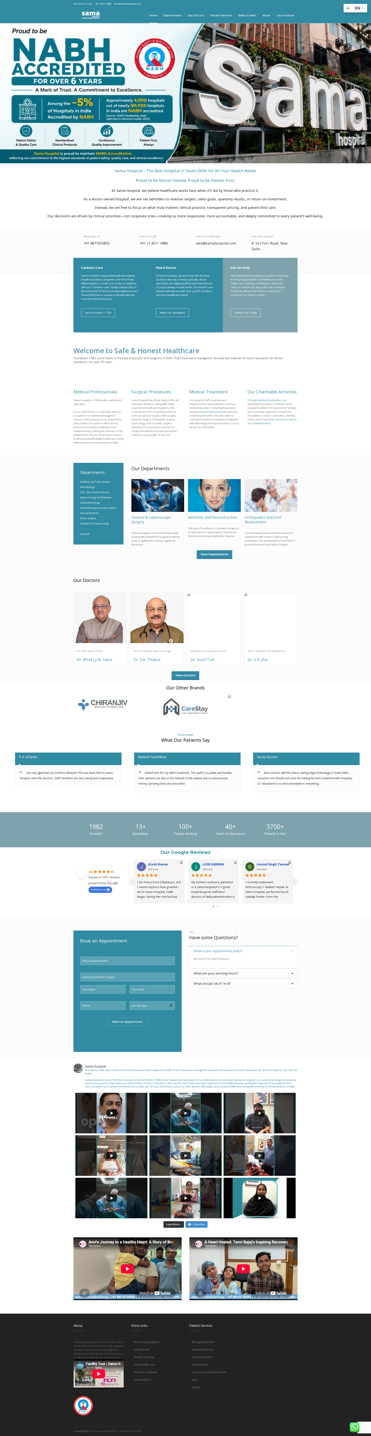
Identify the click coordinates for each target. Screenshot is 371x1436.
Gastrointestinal (211, 411)
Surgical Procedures (151, 392)
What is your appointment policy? (218, 951)
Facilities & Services (203, 1349)
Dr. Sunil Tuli (202, 659)
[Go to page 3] (207, 906)
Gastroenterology (90, 502)
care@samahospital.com (127, 3)
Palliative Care (200, 1364)
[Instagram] (276, 4)
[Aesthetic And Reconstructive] (214, 495)
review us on (98, 889)
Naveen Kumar (268, 864)
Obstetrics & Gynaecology (94, 523)
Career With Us (142, 1379)
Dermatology (87, 487)
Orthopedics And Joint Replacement (263, 519)
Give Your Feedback (145, 1372)
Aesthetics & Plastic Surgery (95, 481)
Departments (92, 472)
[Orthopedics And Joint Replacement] (271, 495)
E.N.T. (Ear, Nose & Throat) (94, 492)
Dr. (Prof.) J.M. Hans (94, 659)
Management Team (203, 1342)
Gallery (196, 1387)
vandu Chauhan (214, 864)
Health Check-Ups (144, 1357)
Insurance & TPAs (202, 1357)
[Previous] (132, 881)
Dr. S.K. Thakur (147, 659)
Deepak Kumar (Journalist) (165, 864)
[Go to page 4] (210, 906)
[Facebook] (294, 4)
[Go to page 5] (213, 906)
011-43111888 (103, 3)
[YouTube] (282, 4)
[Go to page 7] (219, 906)
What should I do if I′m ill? (212, 983)
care (216, 243)
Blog (194, 1379)
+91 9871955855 (96, 243)
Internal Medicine (89, 513)
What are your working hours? (216, 973)
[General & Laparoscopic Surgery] (157, 495)
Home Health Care (144, 1364)
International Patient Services (209, 1372)
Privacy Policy (81, 1431)
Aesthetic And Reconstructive (212, 517)
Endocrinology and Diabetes (95, 497)
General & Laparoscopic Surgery (98, 508)
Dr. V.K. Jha (257, 659)
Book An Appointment (146, 1342)
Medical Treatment (208, 392)
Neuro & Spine (88, 518)
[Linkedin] (288, 4)
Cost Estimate (142, 1349)
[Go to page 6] (216, 906)
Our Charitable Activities (272, 392)
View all (84, 534)
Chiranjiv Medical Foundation (264, 400)
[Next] (294, 881)
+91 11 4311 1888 (154, 243)
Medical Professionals (95, 392)
